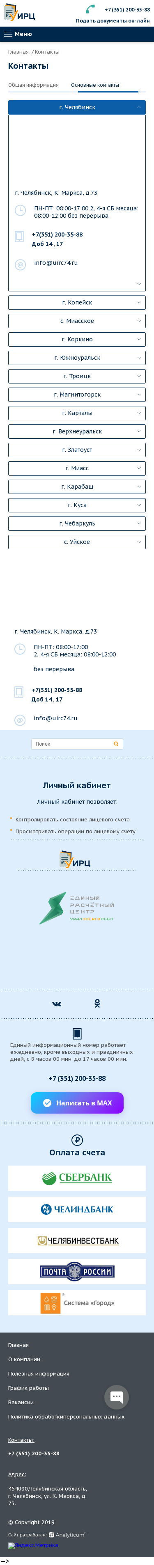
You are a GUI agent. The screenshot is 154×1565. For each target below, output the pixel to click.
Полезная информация (38, 1373)
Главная (19, 51)
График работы (28, 1388)
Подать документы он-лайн (113, 21)
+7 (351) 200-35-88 (127, 10)
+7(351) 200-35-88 (57, 234)
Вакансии (21, 1402)
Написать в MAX (84, 1102)
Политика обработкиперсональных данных (66, 1416)
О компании (24, 1359)
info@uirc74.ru (56, 262)
